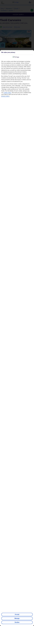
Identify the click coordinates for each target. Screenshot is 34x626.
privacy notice (5, 96)
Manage (17, 618)
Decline (17, 622)
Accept (17, 614)
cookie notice (7, 92)
